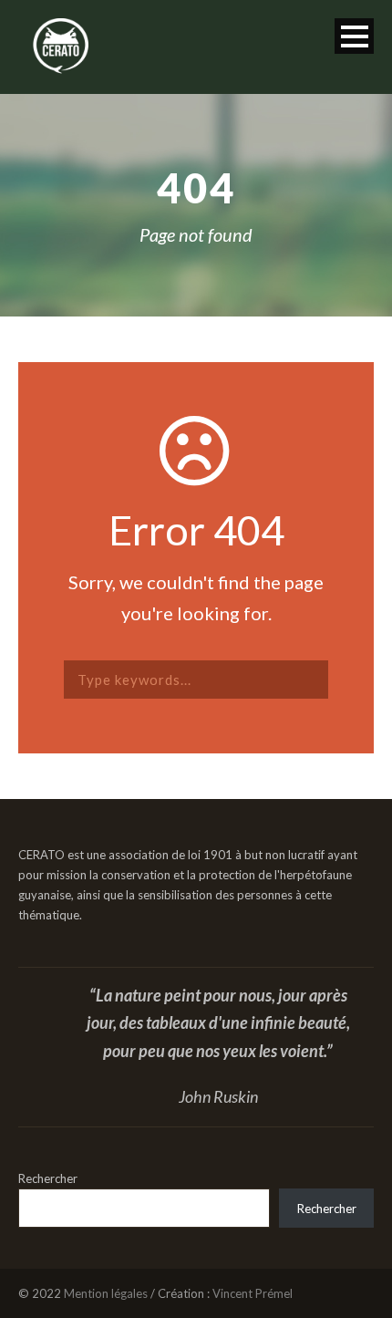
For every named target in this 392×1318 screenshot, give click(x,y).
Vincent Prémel (252, 1293)
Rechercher (47, 1178)
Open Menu (354, 36)
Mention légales (106, 1293)
